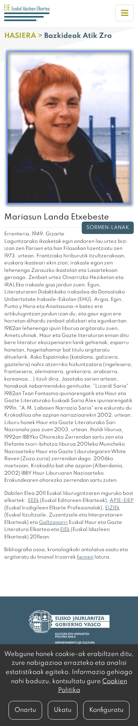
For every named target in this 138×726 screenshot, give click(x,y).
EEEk (33, 500)
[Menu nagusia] (124, 13)
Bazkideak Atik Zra (78, 36)
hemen (85, 557)
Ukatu (62, 710)
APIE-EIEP (122, 500)
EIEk (65, 529)
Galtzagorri (53, 522)
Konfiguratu (106, 710)
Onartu (25, 710)
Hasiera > (24, 36)
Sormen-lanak (107, 227)
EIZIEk (112, 507)
